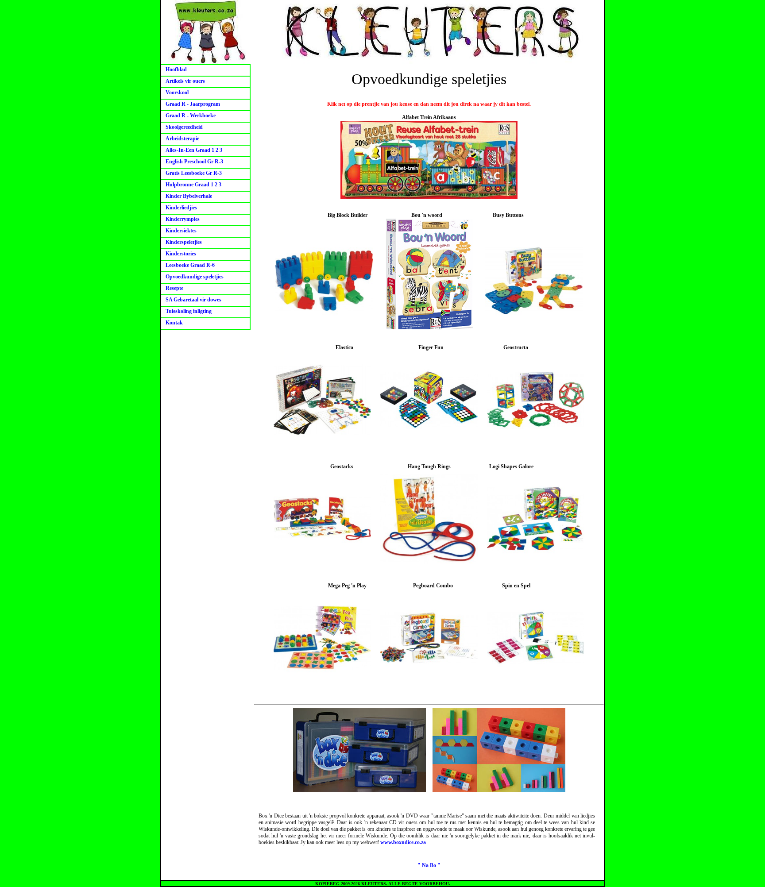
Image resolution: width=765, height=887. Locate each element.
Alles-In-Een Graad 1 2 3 (194, 150)
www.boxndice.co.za (403, 842)
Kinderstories (181, 254)
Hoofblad (176, 69)
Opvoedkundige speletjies (195, 277)
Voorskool (177, 92)
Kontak (174, 323)
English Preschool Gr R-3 (194, 161)
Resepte (174, 288)
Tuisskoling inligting (189, 311)
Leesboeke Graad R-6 (190, 265)
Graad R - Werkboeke (191, 115)
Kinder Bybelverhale (189, 196)
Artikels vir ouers (185, 81)
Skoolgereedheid (184, 127)
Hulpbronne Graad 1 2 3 (193, 184)
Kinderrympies (183, 219)
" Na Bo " (428, 865)
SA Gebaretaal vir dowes (193, 300)
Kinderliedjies (181, 207)
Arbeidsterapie (182, 138)
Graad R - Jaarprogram (193, 104)
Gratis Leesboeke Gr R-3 (194, 173)
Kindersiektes (181, 231)
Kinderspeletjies (184, 242)
